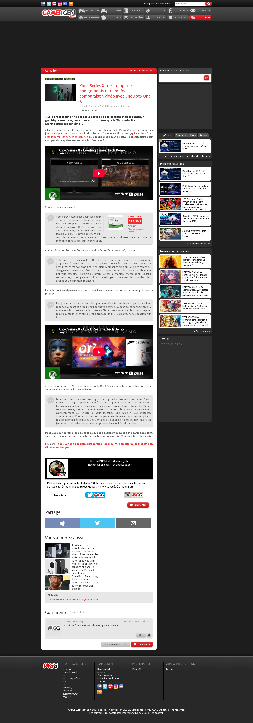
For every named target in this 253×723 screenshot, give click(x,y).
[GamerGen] (58, 13)
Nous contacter (104, 669)
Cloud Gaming (91, 17)
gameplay (67, 687)
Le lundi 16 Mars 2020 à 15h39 (137, 621)
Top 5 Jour (166, 135)
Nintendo (137, 10)
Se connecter (163, 3)
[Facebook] (43, 4)
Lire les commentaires (116, 644)
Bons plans (181, 17)
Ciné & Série (136, 17)
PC (164, 10)
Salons (161, 17)
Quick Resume (90, 599)
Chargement (73, 599)
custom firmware (70, 693)
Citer (141, 635)
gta (64, 681)
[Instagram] (60, 4)
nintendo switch (70, 672)
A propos (101, 672)
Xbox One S (135, 216)
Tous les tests (203, 331)
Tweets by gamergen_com (173, 343)
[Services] (71, 4)
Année (203, 135)
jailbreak (67, 669)
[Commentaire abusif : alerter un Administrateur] (149, 635)
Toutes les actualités (199, 243)
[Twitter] (49, 4)
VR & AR (206, 10)
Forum (206, 17)
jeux (65, 675)
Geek (118, 17)
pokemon (67, 690)
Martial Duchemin (122, 106)
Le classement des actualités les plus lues (188, 156)
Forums (169, 669)
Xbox (118, 10)
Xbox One (69, 79)
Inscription (149, 3)
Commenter (140, 504)
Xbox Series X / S (54, 79)
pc (64, 684)
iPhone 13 (136, 669)
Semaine (181, 135)
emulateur (67, 696)
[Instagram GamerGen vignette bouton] (133, 497)
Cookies (101, 681)
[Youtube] (54, 4)
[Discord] (65, 4)
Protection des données (108, 678)
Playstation (92, 10)
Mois (193, 135)
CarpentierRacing (73, 621)
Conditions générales (107, 675)
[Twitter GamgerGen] (95, 497)
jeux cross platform (72, 678)
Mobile (184, 10)
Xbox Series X (57, 599)
